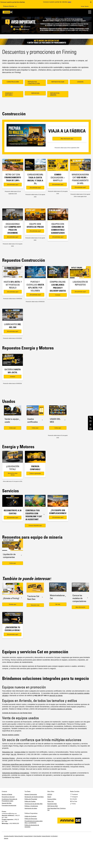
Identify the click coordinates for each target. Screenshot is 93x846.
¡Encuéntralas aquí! (12, 184)
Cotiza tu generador (35, 473)
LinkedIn (74, 799)
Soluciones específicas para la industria (16, 764)
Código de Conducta (30, 816)
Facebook (75, 794)
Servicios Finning (8, 758)
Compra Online (19, 752)
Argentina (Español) (9, 836)
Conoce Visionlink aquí (35, 525)
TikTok (74, 803)
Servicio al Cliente (7, 794)
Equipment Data (52, 803)
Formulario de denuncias (9, 805)
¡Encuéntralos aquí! (80, 291)
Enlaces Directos (9, 6)
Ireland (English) (46, 836)
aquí (69, 2)
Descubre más (35, 605)
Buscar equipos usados (10, 735)
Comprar (57, 295)
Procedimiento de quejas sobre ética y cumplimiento (34, 821)
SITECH (49, 794)
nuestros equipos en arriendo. (61, 709)
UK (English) (54, 836)
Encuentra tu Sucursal (8, 796)
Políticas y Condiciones (31, 806)
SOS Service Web (52, 806)
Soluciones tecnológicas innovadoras (15, 773)
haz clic (13, 754)
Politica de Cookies (30, 801)
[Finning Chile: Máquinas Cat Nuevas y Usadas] (8, 12)
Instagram (75, 796)
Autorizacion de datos (31, 808)
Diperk (49, 796)
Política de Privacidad (31, 799)
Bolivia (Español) (19, 836)
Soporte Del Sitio (6, 803)
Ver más (57, 604)
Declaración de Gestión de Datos (34, 796)
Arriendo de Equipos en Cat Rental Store (17, 713)
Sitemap (6, 838)
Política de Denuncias (31, 818)
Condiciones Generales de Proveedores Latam (9, 800)
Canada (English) (28, 836)
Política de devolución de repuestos (32, 826)
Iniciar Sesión (85, 6)
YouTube (74, 801)
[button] (89, 12)
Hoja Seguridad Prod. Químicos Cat (56, 809)
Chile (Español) (37, 836)
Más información (80, 607)
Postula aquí (12, 604)
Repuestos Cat (7, 752)
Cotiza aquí (12, 428)
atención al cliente (55, 695)
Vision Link (50, 801)
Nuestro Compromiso (31, 794)
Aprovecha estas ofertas (12, 474)
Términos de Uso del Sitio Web (33, 803)
